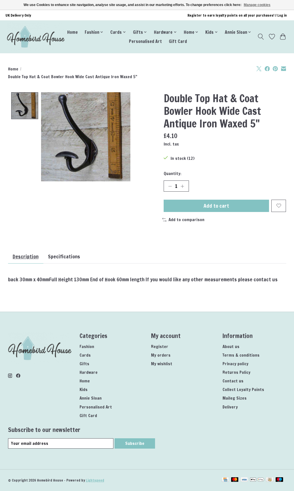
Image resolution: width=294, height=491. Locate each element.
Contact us (233, 381)
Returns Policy (236, 372)
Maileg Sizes (235, 398)
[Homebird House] (36, 36)
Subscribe (134, 443)
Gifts (84, 364)
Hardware (89, 372)
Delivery (230, 407)
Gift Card (178, 41)
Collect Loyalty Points (243, 389)
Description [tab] (25, 256)
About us (231, 346)
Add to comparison (186, 220)
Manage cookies (257, 5)
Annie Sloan (91, 398)
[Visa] (244, 480)
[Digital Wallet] (257, 480)
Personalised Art (145, 41)
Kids (84, 389)
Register (159, 346)
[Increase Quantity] (182, 186)
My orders (161, 355)
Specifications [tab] (64, 256)
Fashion (87, 346)
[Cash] (269, 480)
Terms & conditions (241, 355)
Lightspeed (95, 480)
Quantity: (172, 173)
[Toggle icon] (260, 37)
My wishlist (161, 364)
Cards (85, 355)
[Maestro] (279, 480)
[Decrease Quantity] (170, 186)
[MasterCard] (235, 480)
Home (72, 32)
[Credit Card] (225, 480)
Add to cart (216, 205)
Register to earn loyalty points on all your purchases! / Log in (237, 15)
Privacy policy (235, 364)
